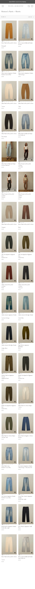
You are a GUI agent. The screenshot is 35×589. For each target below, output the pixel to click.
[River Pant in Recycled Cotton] (9, 31)
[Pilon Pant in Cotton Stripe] (25, 393)
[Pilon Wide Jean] (9, 454)
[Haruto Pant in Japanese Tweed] (9, 363)
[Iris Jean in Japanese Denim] (25, 454)
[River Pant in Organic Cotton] (25, 423)
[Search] (29, 6)
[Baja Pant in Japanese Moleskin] (25, 333)
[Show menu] (3, 6)
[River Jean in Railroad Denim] (25, 31)
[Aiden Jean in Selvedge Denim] (25, 303)
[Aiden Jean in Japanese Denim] (9, 303)
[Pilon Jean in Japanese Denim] (9, 61)
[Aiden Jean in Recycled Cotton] (9, 272)
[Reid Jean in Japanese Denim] (9, 514)
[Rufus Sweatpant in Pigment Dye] (25, 363)
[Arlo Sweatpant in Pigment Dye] (9, 242)
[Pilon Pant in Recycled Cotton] (9, 91)
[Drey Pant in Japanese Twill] (25, 514)
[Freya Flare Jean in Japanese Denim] (25, 484)
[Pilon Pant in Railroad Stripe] (25, 121)
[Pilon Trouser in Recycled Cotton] (25, 151)
